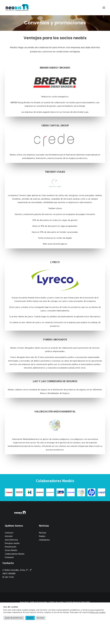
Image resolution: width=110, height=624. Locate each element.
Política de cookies (57, 602)
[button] (104, 7)
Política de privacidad (38, 602)
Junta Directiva (11, 540)
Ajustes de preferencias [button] (14, 618)
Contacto (9, 532)
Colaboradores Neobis (14, 554)
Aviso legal (24, 602)
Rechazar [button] (40, 618)
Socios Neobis (11, 550)
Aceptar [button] (30, 618)
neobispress (44, 540)
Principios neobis (12, 543)
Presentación (10, 547)
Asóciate (9, 536)
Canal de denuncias (72, 602)
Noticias (42, 532)
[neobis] (17, 8)
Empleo (42, 536)
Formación (9, 557)
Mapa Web (86, 602)
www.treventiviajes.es (57, 244)
